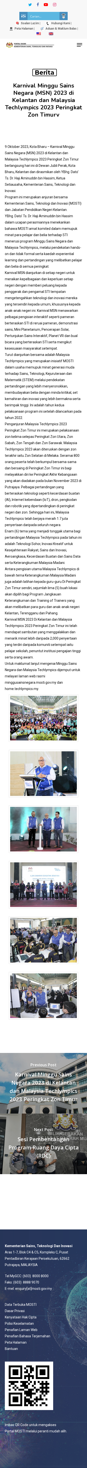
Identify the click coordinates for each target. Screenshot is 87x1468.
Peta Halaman (16, 1342)
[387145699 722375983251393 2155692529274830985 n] (43, 1021)
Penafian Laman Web (21, 1330)
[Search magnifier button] (63, 16)
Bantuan (11, 1349)
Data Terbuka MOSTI (20, 1305)
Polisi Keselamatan (19, 1323)
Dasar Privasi (15, 1311)
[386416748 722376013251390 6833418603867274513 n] (43, 966)
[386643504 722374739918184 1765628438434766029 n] (43, 855)
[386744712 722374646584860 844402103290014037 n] (43, 744)
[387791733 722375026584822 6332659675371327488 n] (43, 910)
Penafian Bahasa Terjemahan (27, 1336)
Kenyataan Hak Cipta (20, 1317)
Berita (44, 72)
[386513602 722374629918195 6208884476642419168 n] (43, 799)
